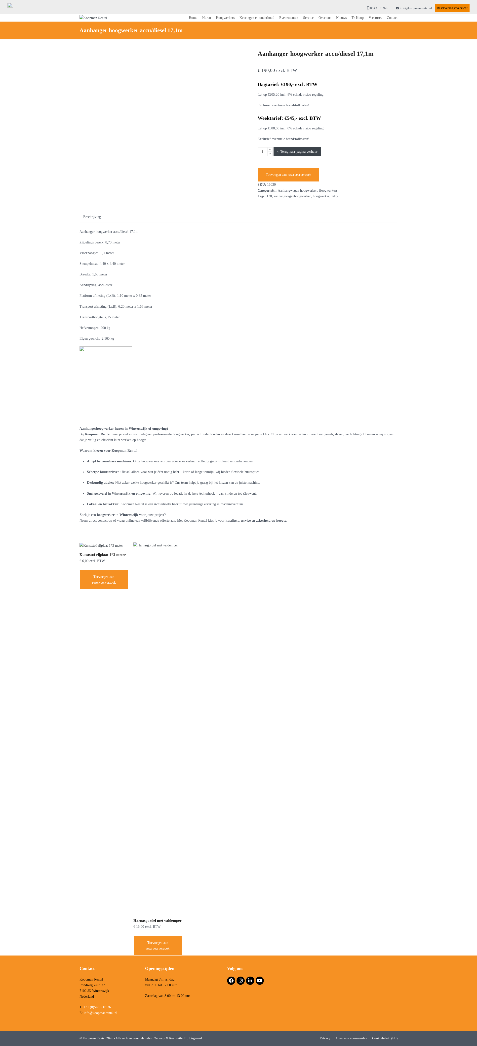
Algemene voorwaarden (351, 1038)
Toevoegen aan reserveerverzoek (288, 175)
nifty (334, 196)
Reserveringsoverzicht (452, 8)
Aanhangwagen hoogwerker (297, 190)
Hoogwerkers (328, 190)
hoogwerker (321, 196)
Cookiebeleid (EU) (385, 1038)
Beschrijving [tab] (92, 217)
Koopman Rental (94, 1038)
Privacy (325, 1038)
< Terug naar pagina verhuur (297, 151)
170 (269, 196)
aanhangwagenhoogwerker (292, 196)
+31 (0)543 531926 (97, 1007)
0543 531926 (379, 8)
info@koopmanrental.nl (416, 8)
